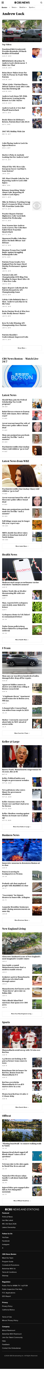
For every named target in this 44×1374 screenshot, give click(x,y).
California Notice (8, 1310)
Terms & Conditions (9, 1272)
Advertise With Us (8, 1268)
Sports (31, 7)
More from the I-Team (21, 733)
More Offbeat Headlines (21, 1201)
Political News (7, 1217)
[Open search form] (41, 3)
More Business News (21, 920)
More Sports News (21, 1107)
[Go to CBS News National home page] (22, 2)
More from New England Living (21, 1014)
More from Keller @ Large (21, 827)
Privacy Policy (7, 1306)
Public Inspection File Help (12, 1289)
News (14, 7)
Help (4, 1341)
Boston (4, 7)
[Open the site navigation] (8, 3)
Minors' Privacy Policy (10, 1320)
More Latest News (21, 546)
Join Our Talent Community (12, 1337)
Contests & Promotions (10, 1265)
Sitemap (5, 1276)
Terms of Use (7, 1317)
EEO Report (6, 1296)
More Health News (21, 640)
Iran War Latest (7, 1220)
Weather (22, 7)
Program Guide (7, 1261)
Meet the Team (7, 1258)
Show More (21, 348)
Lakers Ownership (8, 1227)
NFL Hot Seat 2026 (9, 1224)
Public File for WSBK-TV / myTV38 (15, 1285)
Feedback (6, 1344)
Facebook (6, 1241)
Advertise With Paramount (12, 1334)
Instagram (5, 1244)
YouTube (5, 1237)
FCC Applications (8, 1293)
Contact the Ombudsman (11, 1348)
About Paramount (8, 1330)
